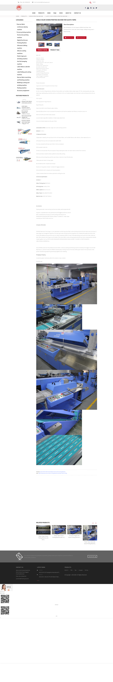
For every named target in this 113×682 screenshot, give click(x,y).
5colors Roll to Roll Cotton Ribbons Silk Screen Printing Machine (52, 471)
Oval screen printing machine (22, 36)
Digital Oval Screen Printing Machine (22, 41)
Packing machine (21, 88)
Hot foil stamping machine (22, 62)
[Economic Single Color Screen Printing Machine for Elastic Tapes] (74, 529)
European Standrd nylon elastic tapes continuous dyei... (26, 122)
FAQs (54, 13)
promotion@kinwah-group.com (22, 578)
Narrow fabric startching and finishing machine (24, 78)
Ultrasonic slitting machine (22, 47)
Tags (75, 570)
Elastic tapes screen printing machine (56, 16)
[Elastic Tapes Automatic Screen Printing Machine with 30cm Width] (90, 532)
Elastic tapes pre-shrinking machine (22, 57)
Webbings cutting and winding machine (23, 84)
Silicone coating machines (21, 52)
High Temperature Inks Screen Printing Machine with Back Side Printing (53, 473)
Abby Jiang (2, 593)
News (48, 13)
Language (81, 570)
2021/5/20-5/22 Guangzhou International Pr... (49, 572)
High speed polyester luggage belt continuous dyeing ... (26, 117)
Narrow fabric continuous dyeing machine (22, 26)
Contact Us (77, 13)
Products (41, 13)
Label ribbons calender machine (23, 68)
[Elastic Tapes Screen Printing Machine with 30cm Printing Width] (43, 530)
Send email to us (69, 37)
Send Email (2, 591)
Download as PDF (81, 37)
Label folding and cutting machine (24, 73)
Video (61, 13)
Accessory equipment (23, 90)
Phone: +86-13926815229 (25, 2)
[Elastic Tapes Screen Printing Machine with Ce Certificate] (59, 529)
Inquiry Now (91, 556)
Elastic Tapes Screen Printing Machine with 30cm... (43, 537)
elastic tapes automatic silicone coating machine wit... (26, 108)
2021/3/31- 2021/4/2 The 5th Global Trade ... (49, 577)
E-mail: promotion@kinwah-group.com (42, 2)
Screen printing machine (36, 16)
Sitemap (86, 570)
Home (33, 13)
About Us (68, 13)
